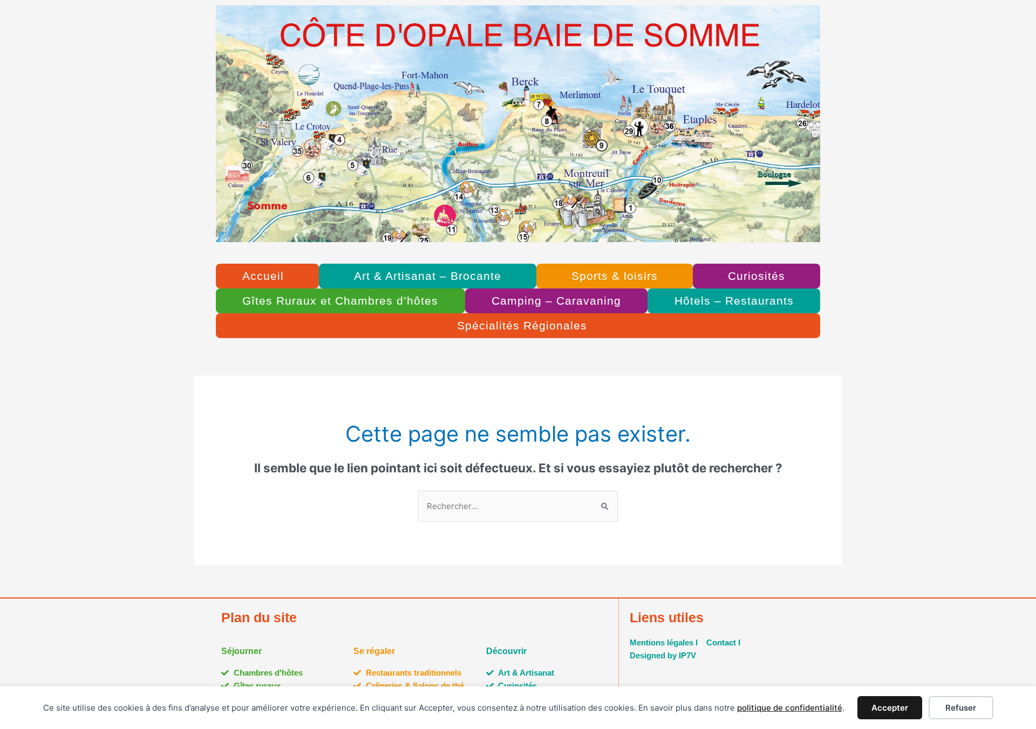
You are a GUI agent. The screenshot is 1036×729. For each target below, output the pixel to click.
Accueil (263, 276)
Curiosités (756, 276)
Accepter (889, 708)
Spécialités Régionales (522, 325)
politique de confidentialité (789, 708)
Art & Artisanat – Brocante (427, 276)
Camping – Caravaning (556, 300)
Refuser (960, 708)
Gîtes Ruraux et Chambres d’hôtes (340, 300)
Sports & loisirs (614, 276)
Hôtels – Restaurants (734, 300)
